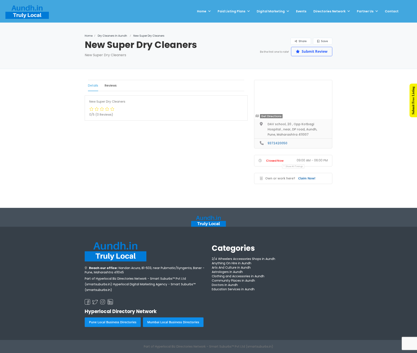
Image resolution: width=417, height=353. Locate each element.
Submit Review (314, 51)
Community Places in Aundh (233, 280)
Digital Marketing (271, 11)
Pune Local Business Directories (112, 322)
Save (324, 41)
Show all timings (294, 166)
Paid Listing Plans (231, 11)
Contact (392, 11)
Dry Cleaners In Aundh (112, 36)
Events (301, 11)
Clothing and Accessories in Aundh (238, 276)
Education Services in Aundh (233, 289)
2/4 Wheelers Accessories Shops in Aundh (243, 259)
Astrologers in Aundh (227, 272)
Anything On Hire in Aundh (231, 263)
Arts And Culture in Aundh (231, 267)
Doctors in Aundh (225, 285)
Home (201, 11)
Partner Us (365, 11)
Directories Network (329, 11)
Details (93, 85)
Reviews (111, 85)
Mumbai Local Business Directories (173, 322)
